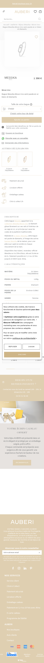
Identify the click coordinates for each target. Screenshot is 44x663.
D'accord (22, 355)
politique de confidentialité (24, 338)
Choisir (31, 347)
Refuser (13, 347)
